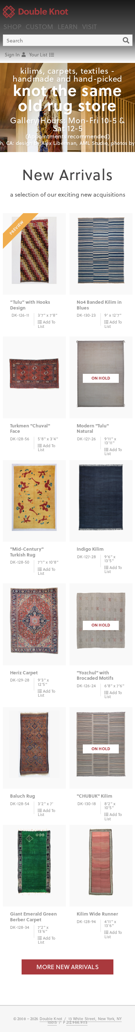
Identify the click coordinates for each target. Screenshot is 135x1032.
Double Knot (51, 1019)
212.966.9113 (76, 1022)
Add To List (46, 324)
